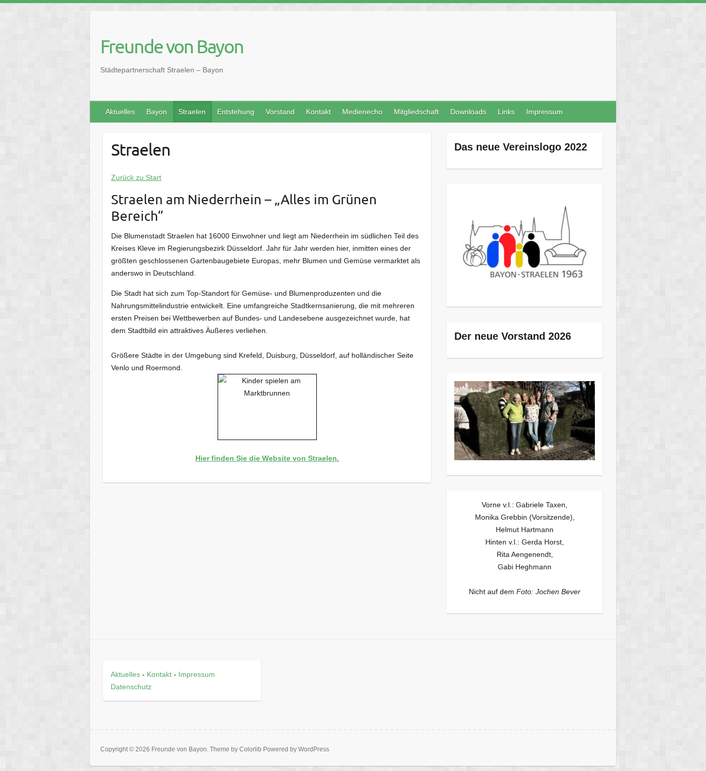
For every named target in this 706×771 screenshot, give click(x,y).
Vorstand (280, 112)
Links (506, 112)
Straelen (192, 112)
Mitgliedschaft (416, 112)
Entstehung (235, 112)
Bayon (156, 112)
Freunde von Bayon (171, 46)
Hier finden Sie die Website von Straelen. (267, 458)
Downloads (468, 112)
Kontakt (318, 112)
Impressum (544, 112)
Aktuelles (120, 112)
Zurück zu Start (136, 177)
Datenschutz (131, 687)
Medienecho (362, 112)
